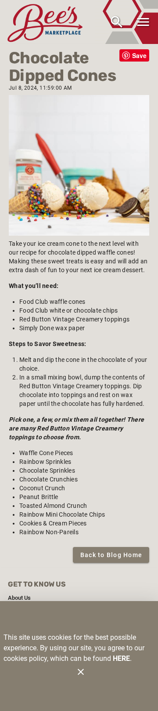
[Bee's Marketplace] (47, 21)
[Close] (81, 672)
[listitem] (19, 598)
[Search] (116, 22)
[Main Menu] (143, 22)
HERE (121, 658)
